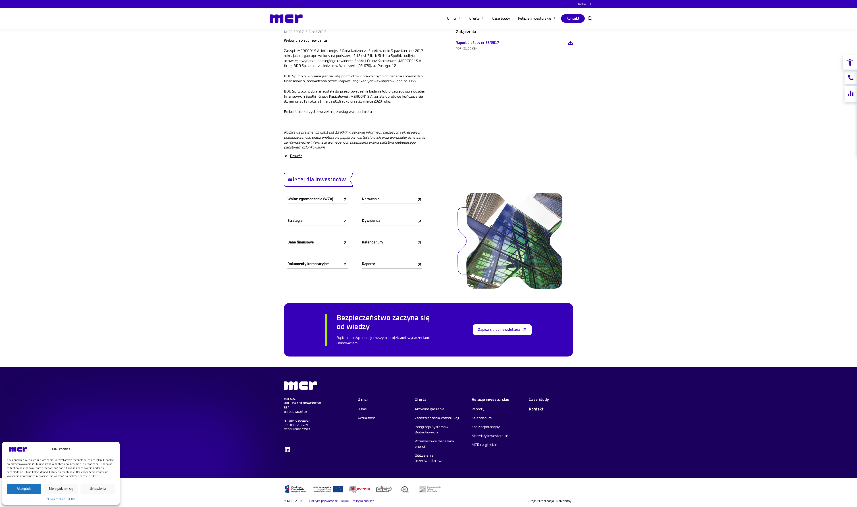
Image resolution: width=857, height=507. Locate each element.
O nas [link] (362, 409)
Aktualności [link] (367, 418)
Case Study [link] (501, 18)
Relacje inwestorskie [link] (490, 400)
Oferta (474, 18)
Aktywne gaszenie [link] (429, 409)
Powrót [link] (296, 156)
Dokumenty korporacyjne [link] (308, 264)
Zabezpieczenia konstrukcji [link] (437, 418)
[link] (850, 62)
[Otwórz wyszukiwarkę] (590, 18)
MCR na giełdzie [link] (484, 445)
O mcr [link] (363, 400)
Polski (582, 4)
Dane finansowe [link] (300, 242)
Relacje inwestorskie (534, 18)
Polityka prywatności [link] (323, 501)
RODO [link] (71, 499)
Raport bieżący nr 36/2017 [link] (477, 43)
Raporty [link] (368, 264)
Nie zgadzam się (61, 489)
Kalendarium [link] (372, 242)
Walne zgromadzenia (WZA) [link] (310, 199)
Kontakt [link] (572, 18)
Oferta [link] (420, 400)
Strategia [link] (295, 221)
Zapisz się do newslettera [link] (499, 330)
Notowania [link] (371, 199)
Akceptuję (24, 489)
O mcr (452, 18)
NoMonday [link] (563, 501)
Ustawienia (98, 489)
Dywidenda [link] (371, 221)
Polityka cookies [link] (55, 499)
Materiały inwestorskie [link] (490, 436)
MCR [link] (274, 13)
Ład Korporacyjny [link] (486, 427)
